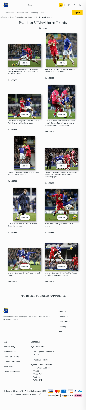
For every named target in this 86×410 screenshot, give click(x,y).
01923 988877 (39, 347)
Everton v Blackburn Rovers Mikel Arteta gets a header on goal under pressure (61, 274)
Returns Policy (9, 352)
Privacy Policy (9, 347)
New (42, 13)
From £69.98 (12, 80)
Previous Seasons (21, 17)
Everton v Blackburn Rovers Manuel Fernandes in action (24, 274)
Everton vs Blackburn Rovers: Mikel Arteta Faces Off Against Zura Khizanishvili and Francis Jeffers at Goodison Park (60, 123)
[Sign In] (80, 5)
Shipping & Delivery (11, 357)
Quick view (25, 63)
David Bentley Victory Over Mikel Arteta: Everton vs (59, 225)
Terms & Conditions (11, 362)
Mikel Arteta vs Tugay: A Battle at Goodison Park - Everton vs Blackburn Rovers (23, 122)
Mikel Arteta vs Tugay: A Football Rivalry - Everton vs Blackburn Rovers (60, 71)
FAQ (5, 342)
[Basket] (74, 5)
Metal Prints (8, 367)
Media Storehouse (32, 394)
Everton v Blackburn (45, 17)
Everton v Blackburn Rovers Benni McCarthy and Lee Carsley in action (24, 173)
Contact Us (35, 342)
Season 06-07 (32, 17)
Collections (9, 13)
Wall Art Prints (4, 17)
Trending (34, 13)
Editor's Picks (22, 13)
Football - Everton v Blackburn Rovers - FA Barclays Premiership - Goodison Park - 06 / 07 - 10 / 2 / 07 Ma (24, 72)
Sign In (77, 13)
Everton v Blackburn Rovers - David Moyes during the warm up (23, 225)
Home (12, 17)
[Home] (13, 4)
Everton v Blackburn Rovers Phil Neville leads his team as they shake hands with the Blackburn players (61, 174)
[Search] (61, 5)
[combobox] (42, 5)
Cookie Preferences (11, 372)
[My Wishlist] (68, 5)
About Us (62, 311)
